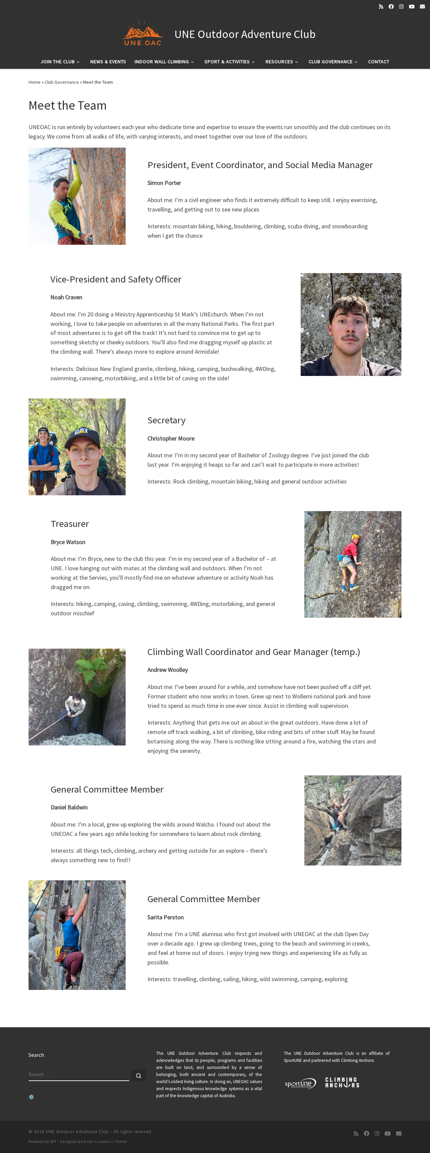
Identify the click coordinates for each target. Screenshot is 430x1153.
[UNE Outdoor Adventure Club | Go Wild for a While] (142, 33)
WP (53, 1141)
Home (35, 82)
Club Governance (62, 82)
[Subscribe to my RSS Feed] (381, 6)
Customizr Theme (110, 1141)
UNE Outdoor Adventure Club (77, 1132)
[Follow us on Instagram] (401, 6)
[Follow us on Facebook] (391, 6)
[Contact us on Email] (422, 6)
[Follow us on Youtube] (412, 6)
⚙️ (31, 1097)
